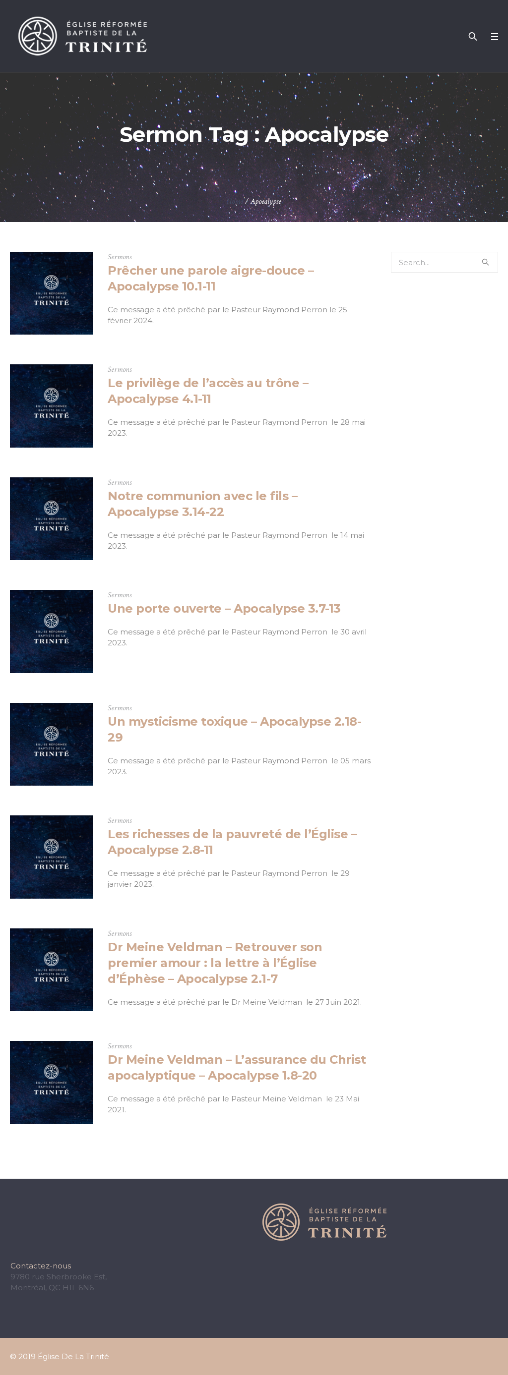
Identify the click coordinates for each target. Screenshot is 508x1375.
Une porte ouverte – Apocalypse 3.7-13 (224, 608)
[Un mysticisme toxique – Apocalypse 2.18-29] (51, 744)
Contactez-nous (40, 1265)
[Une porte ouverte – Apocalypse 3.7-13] (51, 631)
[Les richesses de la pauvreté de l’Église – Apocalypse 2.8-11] (51, 856)
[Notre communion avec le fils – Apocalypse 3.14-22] (51, 518)
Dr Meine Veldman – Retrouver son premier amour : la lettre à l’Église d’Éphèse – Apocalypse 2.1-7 (215, 963)
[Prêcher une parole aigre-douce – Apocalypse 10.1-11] (51, 293)
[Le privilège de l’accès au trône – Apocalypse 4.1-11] (51, 405)
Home (235, 201)
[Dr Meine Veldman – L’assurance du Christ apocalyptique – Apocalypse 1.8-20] (51, 1082)
